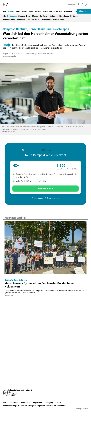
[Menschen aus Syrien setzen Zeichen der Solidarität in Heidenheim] (45, 248)
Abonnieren (84, 11)
